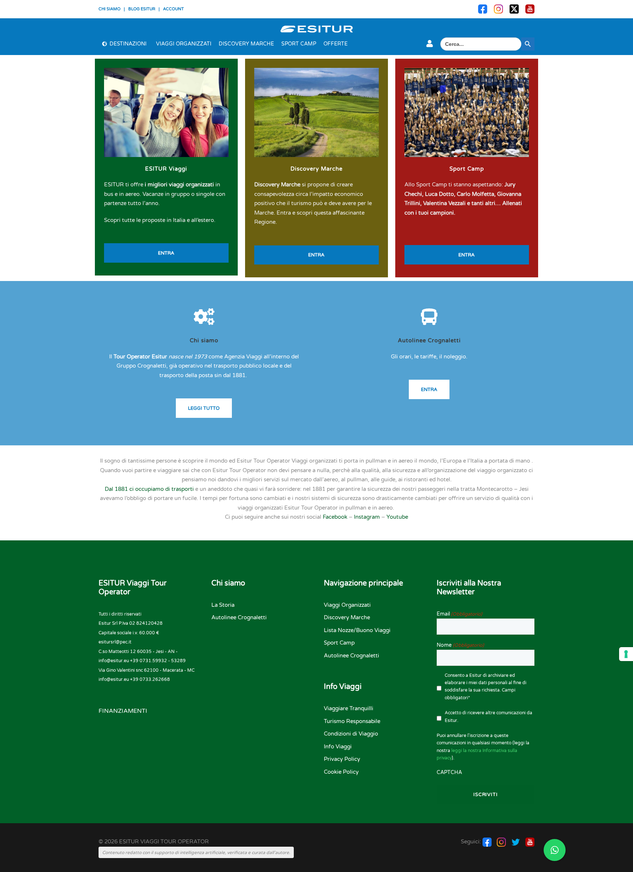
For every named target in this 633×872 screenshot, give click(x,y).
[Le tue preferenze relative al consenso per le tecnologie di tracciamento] (626, 654)
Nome (460, 645)
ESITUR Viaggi (166, 168)
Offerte (335, 44)
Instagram (367, 517)
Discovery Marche (246, 44)
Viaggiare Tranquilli (348, 708)
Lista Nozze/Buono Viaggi (357, 630)
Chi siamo (204, 340)
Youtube (397, 517)
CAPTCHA (449, 772)
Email (459, 614)
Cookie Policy (341, 772)
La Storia (222, 605)
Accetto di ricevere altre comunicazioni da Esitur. (488, 716)
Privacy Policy (342, 759)
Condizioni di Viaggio (351, 733)
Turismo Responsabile (352, 721)
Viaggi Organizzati (183, 44)
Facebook (335, 517)
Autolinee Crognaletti (429, 340)
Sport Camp (298, 44)
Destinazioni (128, 44)
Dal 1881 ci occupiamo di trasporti (149, 489)
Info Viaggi (338, 746)
